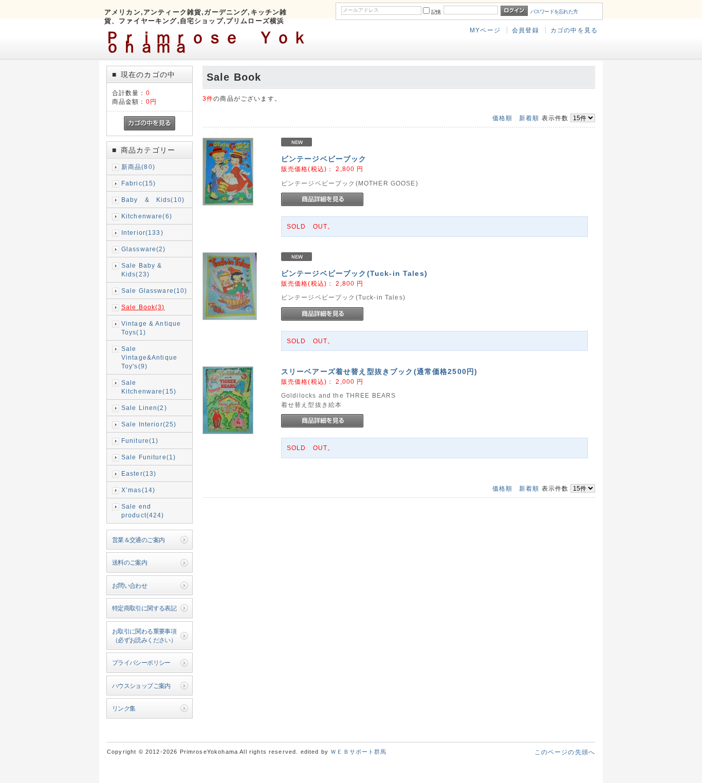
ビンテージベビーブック (324, 159)
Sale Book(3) (143, 307)
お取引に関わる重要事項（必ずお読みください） (144, 635)
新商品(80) (138, 166)
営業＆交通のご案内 (138, 539)
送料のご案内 (129, 562)
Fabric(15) (138, 183)
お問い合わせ (129, 585)
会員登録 (525, 30)
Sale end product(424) (142, 510)
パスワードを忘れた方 (554, 11)
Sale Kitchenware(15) (148, 387)
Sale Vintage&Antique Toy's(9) (149, 357)
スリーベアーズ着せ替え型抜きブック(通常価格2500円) (379, 371)
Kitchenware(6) (146, 216)
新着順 (529, 118)
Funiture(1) (140, 440)
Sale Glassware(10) (154, 290)
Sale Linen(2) (144, 407)
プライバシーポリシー (141, 662)
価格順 (502, 118)
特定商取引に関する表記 (144, 608)
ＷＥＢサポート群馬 (358, 752)
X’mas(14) (138, 490)
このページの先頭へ (564, 752)
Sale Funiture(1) (148, 457)
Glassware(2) (143, 249)
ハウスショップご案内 (141, 685)
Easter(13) (139, 473)
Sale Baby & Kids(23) (141, 269)
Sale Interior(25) (149, 424)
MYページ (485, 30)
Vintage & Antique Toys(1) (151, 327)
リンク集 (124, 708)
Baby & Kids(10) (152, 199)
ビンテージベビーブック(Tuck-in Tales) (354, 273)
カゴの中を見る (574, 30)
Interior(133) (142, 232)
